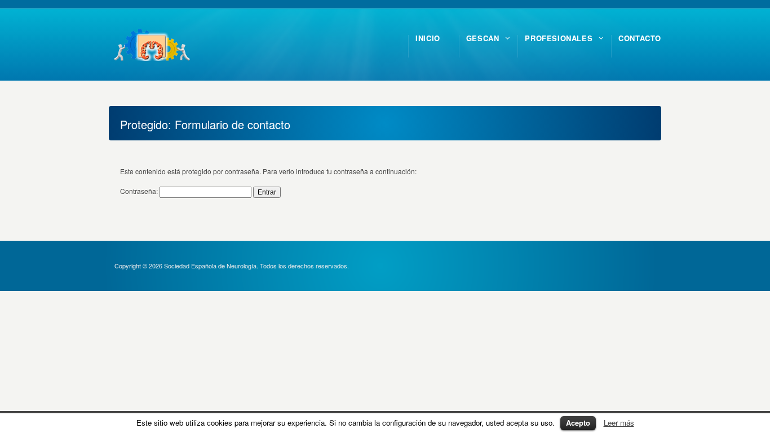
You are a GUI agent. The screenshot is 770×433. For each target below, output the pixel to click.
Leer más (619, 422)
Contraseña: (140, 191)
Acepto (578, 422)
